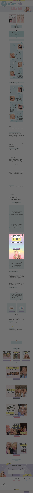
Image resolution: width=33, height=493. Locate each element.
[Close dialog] (22, 235)
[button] (16, 249)
